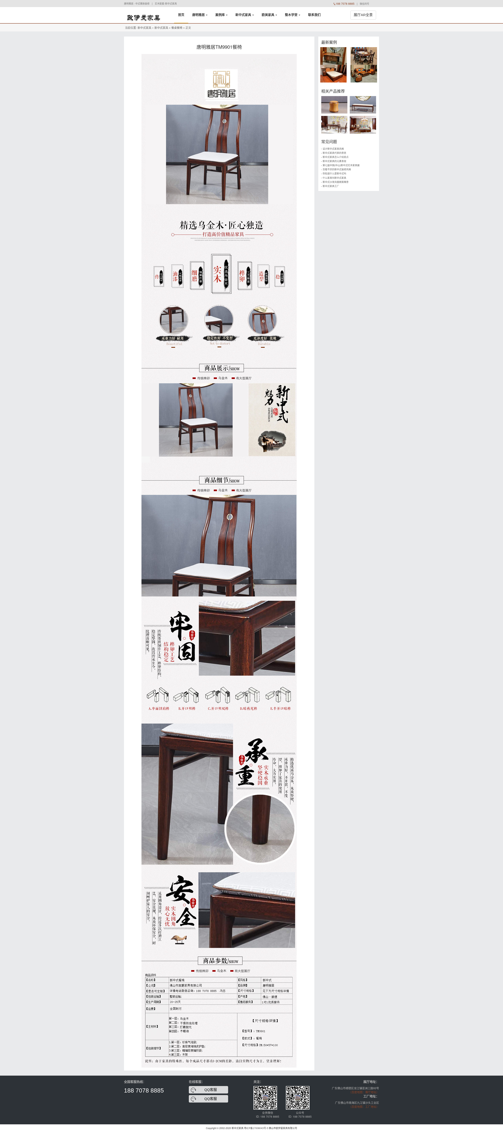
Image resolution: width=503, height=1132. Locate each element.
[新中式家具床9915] (363, 124)
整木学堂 (291, 15)
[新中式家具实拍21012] (364, 73)
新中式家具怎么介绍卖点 (336, 157)
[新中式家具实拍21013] (333, 73)
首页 (181, 15)
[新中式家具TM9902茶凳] (334, 104)
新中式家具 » (162, 27)
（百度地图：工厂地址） (364, 1106)
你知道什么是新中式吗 (334, 173)
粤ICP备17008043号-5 (256, 1128)
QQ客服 (210, 1090)
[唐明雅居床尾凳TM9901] (363, 104)
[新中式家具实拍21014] (364, 55)
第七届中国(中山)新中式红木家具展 (341, 165)
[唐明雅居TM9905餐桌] (334, 124)
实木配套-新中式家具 (166, 3)
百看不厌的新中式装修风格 (337, 169)
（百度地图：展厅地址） (364, 1092)
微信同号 (364, 4)
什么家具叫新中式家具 (334, 178)
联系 (314, 15)
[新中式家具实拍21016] (333, 55)
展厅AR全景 (363, 15)
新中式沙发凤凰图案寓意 (336, 182)
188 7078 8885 (144, 1090)
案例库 (220, 15)
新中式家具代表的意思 (334, 153)
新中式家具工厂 (331, 186)
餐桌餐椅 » (178, 27)
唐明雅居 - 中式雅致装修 (137, 3)
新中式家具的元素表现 (334, 161)
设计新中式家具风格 (333, 149)
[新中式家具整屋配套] (143, 15)
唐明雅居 (199, 15)
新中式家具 (243, 15)
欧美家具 (268, 15)
